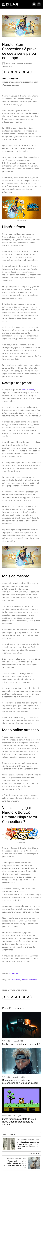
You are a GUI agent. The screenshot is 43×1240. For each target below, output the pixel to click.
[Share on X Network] (8, 72)
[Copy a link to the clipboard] (28, 72)
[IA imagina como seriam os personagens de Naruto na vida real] (21, 1061)
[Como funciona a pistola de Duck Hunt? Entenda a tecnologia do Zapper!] (21, 1100)
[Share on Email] (24, 72)
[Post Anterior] (9, 1144)
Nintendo (33, 980)
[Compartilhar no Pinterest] (16, 72)
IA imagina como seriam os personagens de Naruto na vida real (20, 1082)
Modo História (28, 390)
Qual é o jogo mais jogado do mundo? (21, 1044)
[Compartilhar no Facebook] (4, 72)
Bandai (25, 980)
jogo (5, 990)
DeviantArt (15, 980)
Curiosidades (22, 1139)
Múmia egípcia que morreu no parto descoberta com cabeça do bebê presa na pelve (28, 1145)
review (24, 990)
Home (4, 79)
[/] (34, 4)
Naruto (12, 990)
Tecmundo (13, 974)
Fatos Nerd (25, 63)
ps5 (18, 990)
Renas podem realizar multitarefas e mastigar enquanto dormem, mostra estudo (15, 1164)
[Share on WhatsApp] (12, 72)
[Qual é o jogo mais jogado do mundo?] (21, 1025)
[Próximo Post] (34, 1163)
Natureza (10, 1159)
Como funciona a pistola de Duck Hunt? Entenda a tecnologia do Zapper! (19, 1121)
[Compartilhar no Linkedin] (20, 72)
